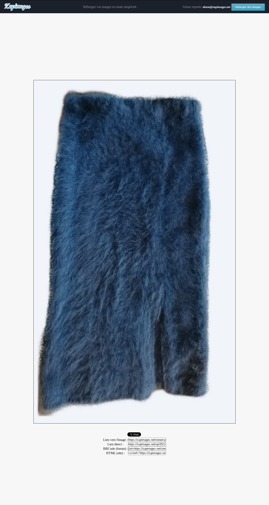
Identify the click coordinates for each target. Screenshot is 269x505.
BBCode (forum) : (115, 448)
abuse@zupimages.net (217, 7)
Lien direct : (115, 444)
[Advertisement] (134, 46)
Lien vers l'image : (115, 440)
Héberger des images (248, 7)
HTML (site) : (115, 453)
